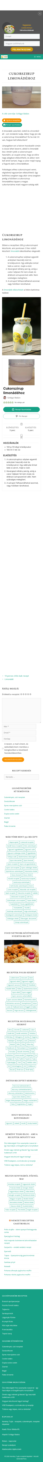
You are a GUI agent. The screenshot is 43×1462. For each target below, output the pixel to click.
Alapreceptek (13, 842)
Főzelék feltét (10, 989)
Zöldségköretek (31, 1010)
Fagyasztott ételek (28, 1184)
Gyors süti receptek (12, 868)
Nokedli (7, 1266)
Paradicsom (11, 1048)
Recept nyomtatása (13, 125)
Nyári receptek (10, 893)
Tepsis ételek (31, 900)
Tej (16, 1059)
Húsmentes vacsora (13, 1003)
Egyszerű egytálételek (15, 850)
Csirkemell (25, 1030)
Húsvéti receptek (13, 879)
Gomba (27, 1037)
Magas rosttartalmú (30, 1100)
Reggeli (27, 1007)
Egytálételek (31, 853)
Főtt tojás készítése (9, 1325)
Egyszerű (9, 1123)
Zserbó (7, 818)
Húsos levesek (16, 875)
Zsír (24, 1066)
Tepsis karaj (7, 1333)
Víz (9, 1066)
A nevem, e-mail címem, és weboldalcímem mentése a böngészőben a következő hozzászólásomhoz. (16, 748)
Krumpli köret (26, 1003)
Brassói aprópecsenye (11, 1301)
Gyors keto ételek (19, 1097)
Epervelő (7, 1251)
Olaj (23, 1044)
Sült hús (29, 897)
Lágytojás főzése (8, 1317)
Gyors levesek (28, 860)
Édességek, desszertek (28, 919)
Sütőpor (10, 1059)
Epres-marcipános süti (13, 805)
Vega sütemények (30, 911)
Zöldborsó (31, 1066)
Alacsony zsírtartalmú (15, 1093)
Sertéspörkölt (7, 1313)
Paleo (13, 1104)
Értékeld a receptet (11, 694)
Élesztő (12, 1070)
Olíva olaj (30, 1044)
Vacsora (9, 1010)
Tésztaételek (17, 908)
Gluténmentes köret (30, 989)
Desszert (24, 978)
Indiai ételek (30, 1191)
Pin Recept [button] (22, 416)
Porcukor (12, 1052)
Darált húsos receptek (14, 846)
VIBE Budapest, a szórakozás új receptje (20, 1161)
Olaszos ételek (16, 1206)
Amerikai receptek (14, 1184)
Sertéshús (9, 1055)
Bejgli (6, 822)
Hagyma (34, 1037)
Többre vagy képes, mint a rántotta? (18, 1165)
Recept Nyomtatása (23, 409)
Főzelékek (31, 985)
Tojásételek (14, 904)
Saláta (34, 1007)
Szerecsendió (19, 1055)
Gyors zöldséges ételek (29, 868)
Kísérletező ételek (29, 1195)
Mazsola (32, 1041)
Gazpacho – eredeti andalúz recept (17, 1247)
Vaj (24, 1062)
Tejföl (21, 1059)
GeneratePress (21, 1459)
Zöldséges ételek (13, 919)
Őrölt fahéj (29, 1070)
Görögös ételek (27, 1188)
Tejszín (27, 1059)
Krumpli (19, 1041)
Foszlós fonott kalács (10, 1305)
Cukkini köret (14, 978)
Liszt (25, 1041)
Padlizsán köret (18, 1007)
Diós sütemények (30, 846)
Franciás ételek (15, 1188)
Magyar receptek (15, 1199)
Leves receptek (13, 890)
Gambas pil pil (9, 1262)
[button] (4, 402)
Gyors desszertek (16, 860)
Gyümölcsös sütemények (14, 871)
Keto (28, 1097)
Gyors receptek (13, 864)
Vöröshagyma (16, 1066)
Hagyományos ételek (16, 1191)
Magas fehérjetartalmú (14, 1100)
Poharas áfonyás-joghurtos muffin (17, 1270)
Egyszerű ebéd (15, 981)
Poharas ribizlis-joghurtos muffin (17, 1274)
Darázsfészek (9, 801)
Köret (31, 886)
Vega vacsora (18, 1010)
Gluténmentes (30, 1093)
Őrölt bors (20, 1070)
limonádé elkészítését (13, 290)
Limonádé (9, 679)
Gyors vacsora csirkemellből (21, 996)
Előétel (24, 985)
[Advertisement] (21, 210)
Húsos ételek (27, 875)
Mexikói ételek (28, 1199)
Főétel (19, 989)
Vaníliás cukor (31, 1062)
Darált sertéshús (21, 1033)
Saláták (35, 893)
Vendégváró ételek (31, 915)
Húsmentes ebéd (30, 1000)
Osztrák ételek (27, 1206)
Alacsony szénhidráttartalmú (21, 1089)
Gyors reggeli (26, 992)
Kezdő (23, 1123)
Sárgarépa (29, 1055)
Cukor (33, 1030)
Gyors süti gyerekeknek (27, 864)
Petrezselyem (21, 1048)
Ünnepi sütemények (21, 922)
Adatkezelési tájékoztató (11, 1449)
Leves (9, 1007)
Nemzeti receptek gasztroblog (22, 1222)
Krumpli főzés (7, 1321)
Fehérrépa (9, 1037)
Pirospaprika (32, 1048)
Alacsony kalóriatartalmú (21, 1086)
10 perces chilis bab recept (17, 676)
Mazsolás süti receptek (27, 890)
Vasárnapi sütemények (14, 911)
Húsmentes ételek (31, 871)
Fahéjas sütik (12, 857)
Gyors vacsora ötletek (14, 1000)
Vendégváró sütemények (14, 915)
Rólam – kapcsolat (9, 1441)
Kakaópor (11, 1041)
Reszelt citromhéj (23, 1052)
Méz (18, 1044)
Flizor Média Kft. (13, 1429)
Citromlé (17, 1030)
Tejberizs (5, 1309)
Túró (19, 1062)
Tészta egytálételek (26, 904)
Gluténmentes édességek (27, 857)
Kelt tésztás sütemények (18, 886)
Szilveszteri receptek (18, 897)
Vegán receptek (32, 1210)
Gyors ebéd (16, 992)
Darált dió (10, 1033)
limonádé (15, 251)
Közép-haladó (32, 1123)
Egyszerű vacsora (14, 985)
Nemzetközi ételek (16, 1202)
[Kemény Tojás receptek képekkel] (5, 56)
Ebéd (31, 978)
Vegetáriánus (21, 1104)
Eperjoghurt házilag (12, 1236)
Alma (10, 1030)
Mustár (12, 1044)
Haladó (16, 1123)
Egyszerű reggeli (27, 981)
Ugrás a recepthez (12, 120)
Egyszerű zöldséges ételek (16, 853)
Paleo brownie (9, 826)
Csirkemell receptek (27, 842)
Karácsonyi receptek (28, 879)
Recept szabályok (9, 1445)
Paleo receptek (10, 1210)
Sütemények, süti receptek (14, 797)
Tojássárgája (11, 1062)
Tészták (27, 908)
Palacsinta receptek (24, 893)
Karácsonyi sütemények (21, 882)
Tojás (34, 1059)
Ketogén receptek (15, 1195)
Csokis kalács (9, 809)
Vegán (30, 1104)
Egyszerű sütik (30, 850)
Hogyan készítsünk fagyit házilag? (17, 1157)
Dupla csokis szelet (11, 814)
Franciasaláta (7, 1329)
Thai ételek (21, 1210)
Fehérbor (32, 1033)
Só (36, 1055)
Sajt (32, 1052)
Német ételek (29, 1202)
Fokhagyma (19, 1037)
